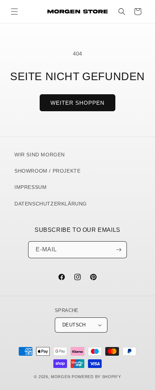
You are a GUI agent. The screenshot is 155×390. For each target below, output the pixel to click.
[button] (14, 12)
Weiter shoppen (77, 103)
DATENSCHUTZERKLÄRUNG (50, 204)
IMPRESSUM (30, 187)
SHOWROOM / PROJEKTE (47, 171)
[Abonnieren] (119, 249)
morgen (60, 376)
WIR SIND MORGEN (39, 154)
